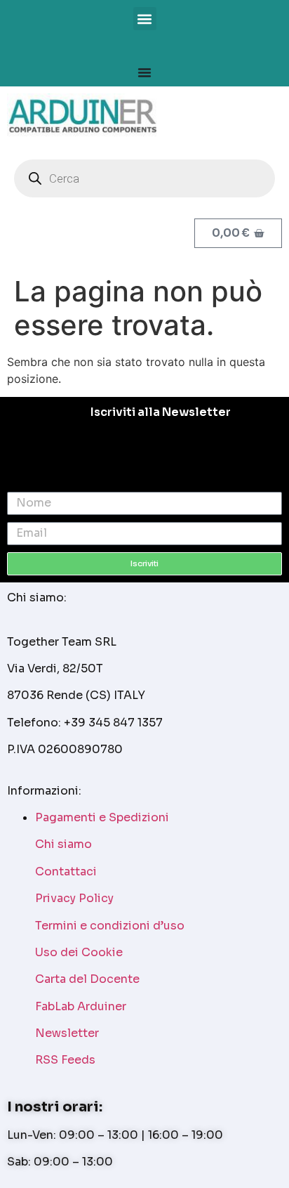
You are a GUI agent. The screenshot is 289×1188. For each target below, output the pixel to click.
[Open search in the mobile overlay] (144, 178)
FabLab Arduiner (80, 1006)
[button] (144, 18)
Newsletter (67, 1033)
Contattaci (66, 871)
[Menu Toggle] (144, 72)
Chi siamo (63, 844)
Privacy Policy (74, 898)
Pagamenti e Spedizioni (102, 817)
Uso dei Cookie (79, 952)
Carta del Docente (87, 979)
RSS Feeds (65, 1059)
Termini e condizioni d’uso (109, 925)
